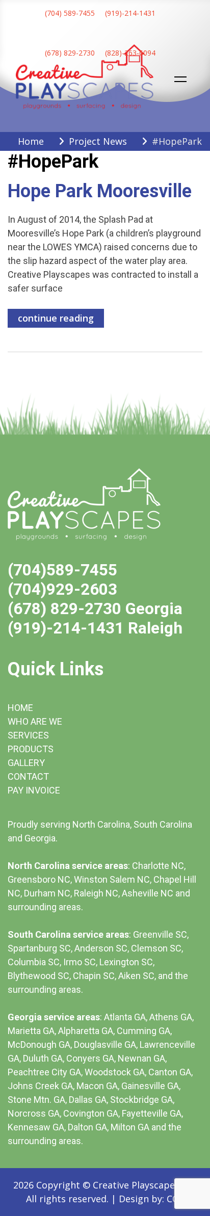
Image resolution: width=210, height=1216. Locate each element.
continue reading (56, 318)
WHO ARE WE (35, 721)
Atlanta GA (125, 1017)
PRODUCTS (31, 749)
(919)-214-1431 (130, 13)
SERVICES (28, 735)
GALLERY (26, 762)
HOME (20, 707)
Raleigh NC (96, 893)
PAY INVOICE (34, 790)
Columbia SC (34, 962)
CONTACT (28, 776)
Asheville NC (147, 893)
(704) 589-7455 (70, 13)
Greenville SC (160, 934)
